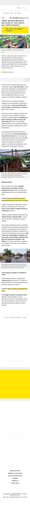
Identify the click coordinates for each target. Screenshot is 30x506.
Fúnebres (15, 478)
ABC (4, 8)
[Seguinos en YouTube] (16, 499)
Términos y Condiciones (15, 473)
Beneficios (15, 480)
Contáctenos (15, 483)
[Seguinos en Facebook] (12, 499)
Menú (28, 8)
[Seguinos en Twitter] (14, 499)
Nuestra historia (15, 470)
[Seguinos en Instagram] (17, 499)
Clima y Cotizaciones (15, 7)
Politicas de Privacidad (15, 475)
